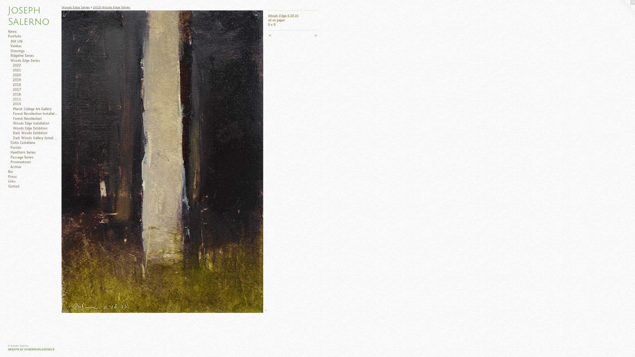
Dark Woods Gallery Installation (35, 138)
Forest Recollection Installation (35, 113)
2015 (17, 99)
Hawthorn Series (23, 152)
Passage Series (21, 157)
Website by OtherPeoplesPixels (31, 349)
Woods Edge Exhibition (30, 128)
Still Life (16, 41)
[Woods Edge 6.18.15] (162, 161)
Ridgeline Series (22, 55)
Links (12, 181)
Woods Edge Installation (31, 123)
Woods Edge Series (25, 60)
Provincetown (20, 162)
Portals (15, 147)
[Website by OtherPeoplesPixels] (625, 10)
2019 (17, 80)
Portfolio (14, 36)
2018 (17, 84)
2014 (17, 104)
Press (12, 176)
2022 (17, 65)
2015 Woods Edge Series (111, 7)
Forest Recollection (27, 118)
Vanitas (16, 46)
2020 (17, 75)
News (12, 31)
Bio (10, 171)
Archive (15, 167)
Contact (14, 186)
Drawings (17, 51)
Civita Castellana (22, 142)
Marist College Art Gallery (32, 109)
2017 (17, 89)
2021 (17, 70)
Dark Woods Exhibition (30, 133)
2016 (17, 94)
